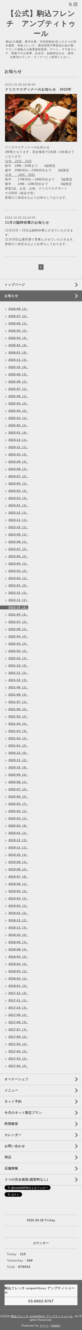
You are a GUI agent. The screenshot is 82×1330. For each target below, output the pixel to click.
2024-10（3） (18, 454)
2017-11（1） (18, 1000)
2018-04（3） (18, 964)
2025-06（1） (18, 396)
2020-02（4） (18, 825)
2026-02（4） (18, 345)
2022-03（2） (18, 643)
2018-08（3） (18, 949)
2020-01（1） (18, 833)
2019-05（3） (18, 891)
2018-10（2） (18, 934)
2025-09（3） (18, 374)
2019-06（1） (18, 884)
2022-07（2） (18, 621)
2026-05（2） (18, 330)
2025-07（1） (18, 389)
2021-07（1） (18, 702)
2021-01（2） (18, 745)
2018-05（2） (18, 956)
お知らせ (11, 296)
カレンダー (13, 1135)
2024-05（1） (18, 483)
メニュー (11, 1090)
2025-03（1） (18, 418)
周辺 (8, 1157)
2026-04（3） (18, 338)
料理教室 (11, 1124)
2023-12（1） (18, 512)
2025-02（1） (18, 425)
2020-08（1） (18, 782)
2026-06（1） (18, 323)
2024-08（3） (18, 469)
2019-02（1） (18, 905)
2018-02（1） (18, 978)
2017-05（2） (18, 1044)
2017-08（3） (18, 1022)
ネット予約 (13, 1101)
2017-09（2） (18, 1015)
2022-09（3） (18, 614)
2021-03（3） (18, 731)
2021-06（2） (18, 709)
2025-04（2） (18, 410)
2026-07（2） (18, 316)
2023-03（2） (18, 571)
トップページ (15, 284)
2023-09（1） (18, 534)
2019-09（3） (18, 862)
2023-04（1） (18, 563)
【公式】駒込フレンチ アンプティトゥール (41, 23)
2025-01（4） (18, 432)
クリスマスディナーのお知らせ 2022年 (38, 89)
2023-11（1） (18, 520)
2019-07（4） (18, 876)
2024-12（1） (18, 440)
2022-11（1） (18, 600)
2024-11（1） (18, 447)
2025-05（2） (18, 403)
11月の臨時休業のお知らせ (27, 222)
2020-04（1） (18, 811)
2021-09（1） (18, 687)
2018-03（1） (18, 971)
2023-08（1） (18, 541)
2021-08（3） (18, 694)
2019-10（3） (18, 854)
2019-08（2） (18, 869)
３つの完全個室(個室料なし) (26, 1179)
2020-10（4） (18, 767)
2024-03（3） (18, 498)
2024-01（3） (18, 505)
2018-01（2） (18, 985)
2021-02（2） (18, 738)
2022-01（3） (18, 658)
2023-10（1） (18, 527)
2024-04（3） (18, 490)
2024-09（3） (18, 461)
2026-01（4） (18, 352)
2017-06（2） (18, 1036)
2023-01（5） (18, 585)
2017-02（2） (18, 1066)
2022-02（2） (18, 651)
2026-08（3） (18, 308)
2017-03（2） (18, 1058)
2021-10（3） (18, 680)
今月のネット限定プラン (23, 1112)
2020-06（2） (18, 796)
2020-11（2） (18, 760)
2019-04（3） (18, 898)
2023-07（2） (18, 549)
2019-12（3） (18, 840)
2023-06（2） (18, 556)
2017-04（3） (18, 1051)
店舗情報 (11, 1168)
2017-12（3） (18, 993)
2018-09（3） (18, 942)
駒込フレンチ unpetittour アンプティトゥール (42, 1316)
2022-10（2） (18, 607)
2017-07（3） (18, 1029)
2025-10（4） (18, 367)
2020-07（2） (18, 789)
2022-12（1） (18, 592)
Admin (55, 1325)
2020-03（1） (18, 818)
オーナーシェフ (16, 1079)
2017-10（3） (18, 1007)
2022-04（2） (18, 636)
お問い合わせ (15, 1146)
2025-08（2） (18, 381)
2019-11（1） (18, 847)
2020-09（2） (18, 774)
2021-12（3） (18, 665)
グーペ (44, 1325)
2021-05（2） (18, 716)
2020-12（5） (18, 753)
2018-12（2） (18, 920)
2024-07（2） (18, 476)
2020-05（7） (18, 803)
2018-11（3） (18, 927)
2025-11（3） (18, 359)
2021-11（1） (18, 672)
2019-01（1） (18, 913)
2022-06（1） (18, 629)
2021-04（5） (18, 723)
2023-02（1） (18, 578)
